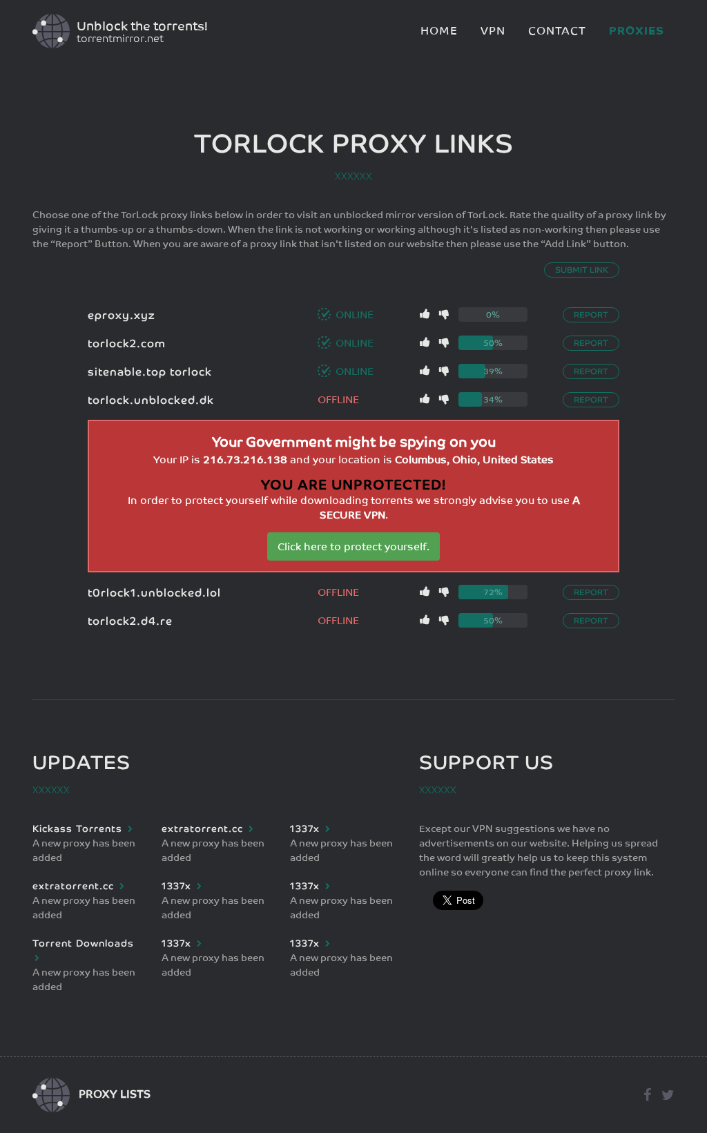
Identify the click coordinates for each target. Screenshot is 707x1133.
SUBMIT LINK (581, 269)
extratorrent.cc (204, 829)
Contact (557, 30)
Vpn (493, 30)
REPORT (591, 314)
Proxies (636, 30)
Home (439, 30)
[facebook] (646, 1095)
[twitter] (665, 1095)
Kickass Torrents (79, 829)
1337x (306, 829)
